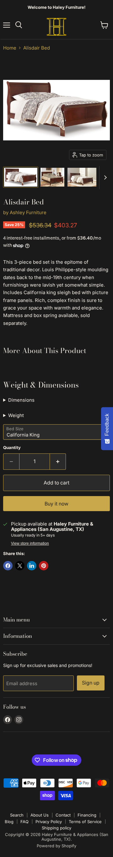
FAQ (24, 821)
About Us (39, 814)
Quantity (12, 447)
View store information (30, 543)
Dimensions (21, 400)
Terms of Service (85, 821)
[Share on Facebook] (8, 565)
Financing (87, 814)
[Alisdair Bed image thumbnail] (20, 177)
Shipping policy (56, 827)
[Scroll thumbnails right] (104, 177)
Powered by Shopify (56, 845)
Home (9, 47)
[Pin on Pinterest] (43, 565)
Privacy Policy (48, 821)
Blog (9, 821)
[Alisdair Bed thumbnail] (52, 177)
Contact (63, 814)
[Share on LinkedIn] (31, 565)
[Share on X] (19, 565)
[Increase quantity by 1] (58, 461)
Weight (16, 415)
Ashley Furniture (28, 212)
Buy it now (56, 504)
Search (17, 814)
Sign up (91, 683)
